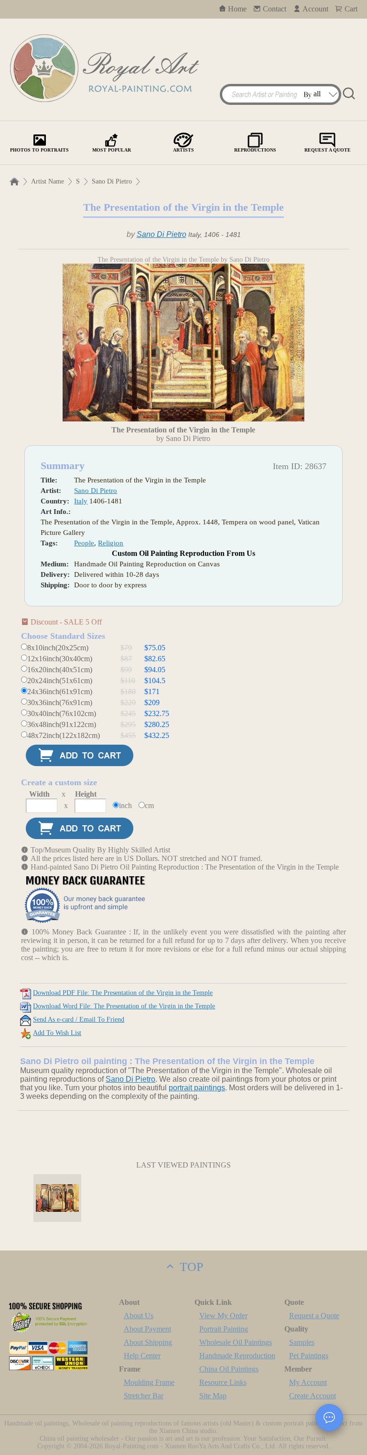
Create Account (312, 1396)
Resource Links (223, 1382)
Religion (110, 543)
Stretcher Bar (143, 1396)
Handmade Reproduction (237, 1356)
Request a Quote (314, 1316)
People (84, 543)
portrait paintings (197, 1088)
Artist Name (47, 181)
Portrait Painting (223, 1329)
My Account (308, 1382)
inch (125, 805)
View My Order (223, 1316)
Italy (80, 501)
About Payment (147, 1329)
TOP (189, 1267)
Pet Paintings (308, 1356)
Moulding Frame (149, 1382)
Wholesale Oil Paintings (235, 1342)
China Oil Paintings (229, 1369)
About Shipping (148, 1342)
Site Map (213, 1396)
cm (149, 805)
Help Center (142, 1356)
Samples (301, 1342)
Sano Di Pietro (112, 181)
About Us (138, 1316)
